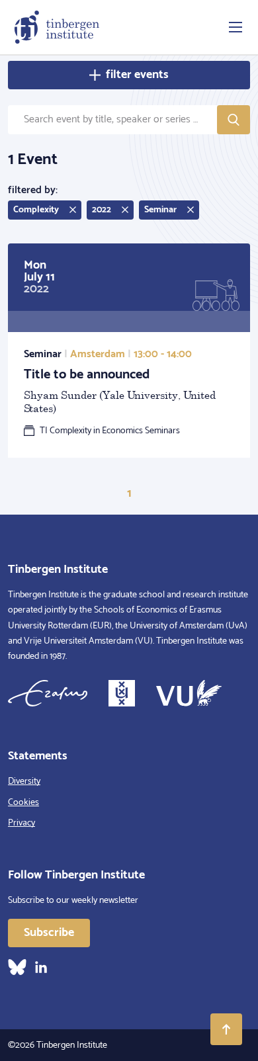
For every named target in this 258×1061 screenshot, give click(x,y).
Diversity (24, 781)
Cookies (23, 802)
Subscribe (49, 933)
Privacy (21, 823)
